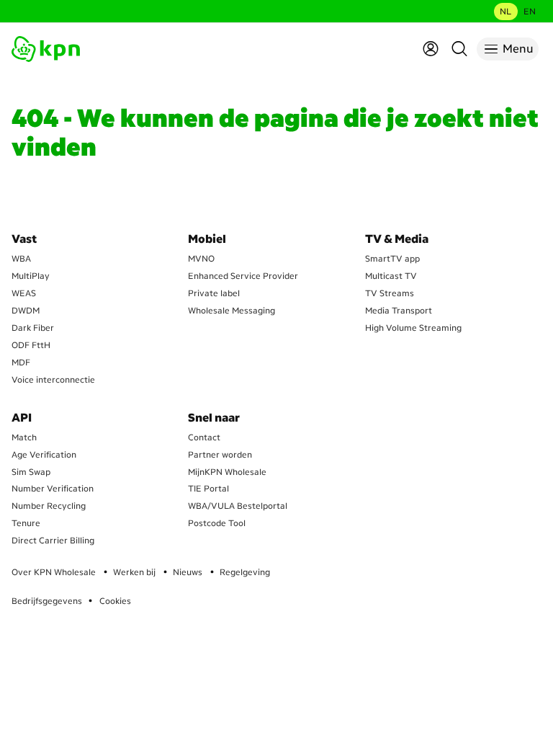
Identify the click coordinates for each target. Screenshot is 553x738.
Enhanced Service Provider (243, 276)
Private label (214, 293)
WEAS (24, 293)
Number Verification (53, 489)
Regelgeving (245, 572)
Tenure (26, 523)
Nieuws (187, 572)
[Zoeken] (459, 49)
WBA (21, 259)
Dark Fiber (33, 328)
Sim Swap (31, 472)
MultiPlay (31, 276)
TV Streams (389, 293)
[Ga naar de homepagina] (46, 49)
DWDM (26, 311)
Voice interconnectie (53, 380)
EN (529, 11)
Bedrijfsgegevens (47, 601)
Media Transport (398, 311)
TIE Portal (208, 489)
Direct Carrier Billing (53, 540)
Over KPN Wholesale (54, 572)
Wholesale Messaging (231, 311)
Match (24, 437)
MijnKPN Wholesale (227, 472)
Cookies (115, 601)
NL (505, 11)
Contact (204, 437)
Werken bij (134, 572)
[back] (24, 49)
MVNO (201, 259)
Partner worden (220, 455)
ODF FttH (31, 345)
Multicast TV (391, 276)
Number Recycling (49, 506)
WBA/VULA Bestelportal (237, 506)
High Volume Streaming (413, 328)
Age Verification (44, 455)
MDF (21, 362)
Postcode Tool (217, 523)
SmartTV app (392, 259)
